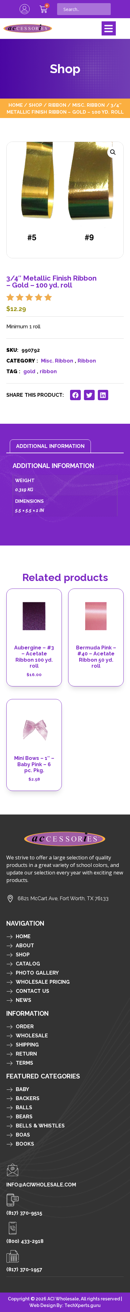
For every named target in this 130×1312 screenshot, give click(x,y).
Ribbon (57, 105)
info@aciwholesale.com (41, 1185)
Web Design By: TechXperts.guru (65, 1305)
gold (29, 371)
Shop (35, 105)
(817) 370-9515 (24, 1213)
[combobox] (84, 9)
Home (16, 105)
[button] (109, 28)
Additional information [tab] (50, 446)
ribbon (48, 371)
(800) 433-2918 (25, 1241)
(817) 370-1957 (24, 1269)
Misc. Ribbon (88, 105)
